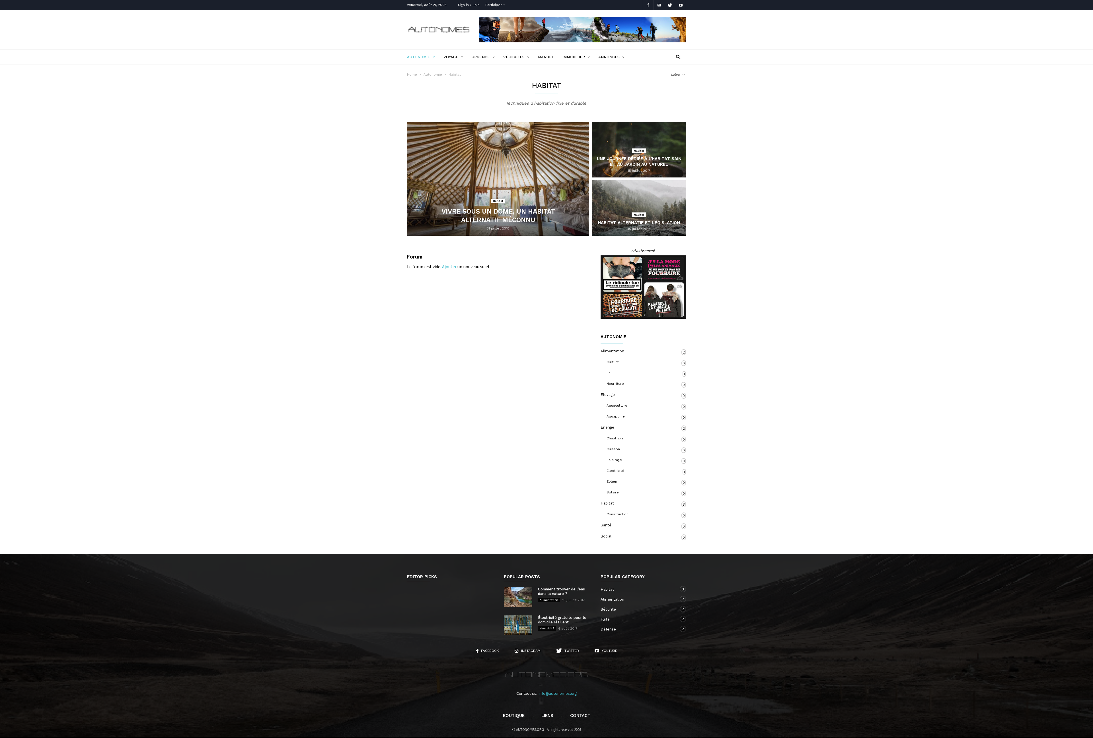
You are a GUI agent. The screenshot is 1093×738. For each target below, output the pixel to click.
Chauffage (646, 438)
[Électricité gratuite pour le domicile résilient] (518, 625)
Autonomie (418, 57)
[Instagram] (659, 5)
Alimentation (643, 351)
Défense (638, 629)
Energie (643, 428)
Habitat (498, 200)
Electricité (646, 471)
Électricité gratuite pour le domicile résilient (562, 619)
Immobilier (573, 57)
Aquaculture (646, 406)
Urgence (481, 57)
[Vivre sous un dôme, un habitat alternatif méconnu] (498, 179)
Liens (547, 715)
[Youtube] (680, 5)
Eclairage (646, 460)
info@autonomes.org (558, 693)
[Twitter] (669, 5)
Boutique (514, 715)
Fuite (638, 619)
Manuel (546, 57)
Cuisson (646, 449)
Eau (646, 373)
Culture (646, 362)
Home (412, 75)
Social (643, 536)
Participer (493, 5)
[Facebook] (648, 5)
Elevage (643, 395)
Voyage (450, 57)
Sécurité (638, 609)
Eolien (646, 482)
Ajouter (449, 266)
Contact (580, 715)
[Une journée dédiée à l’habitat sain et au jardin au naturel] (639, 157)
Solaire (646, 492)
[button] (678, 56)
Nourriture (646, 384)
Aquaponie (646, 416)
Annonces (609, 57)
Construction (646, 514)
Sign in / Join (469, 5)
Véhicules (514, 57)
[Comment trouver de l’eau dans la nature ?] (518, 597)
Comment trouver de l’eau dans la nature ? (561, 591)
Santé (643, 525)
